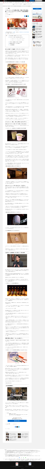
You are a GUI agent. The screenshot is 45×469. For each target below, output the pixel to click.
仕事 (25, 2)
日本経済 (6, 8)
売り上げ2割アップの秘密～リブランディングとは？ (16, 35)
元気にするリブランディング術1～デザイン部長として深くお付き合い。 (18, 38)
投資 (7, 2)
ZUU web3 (33, 460)
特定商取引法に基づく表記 (12, 460)
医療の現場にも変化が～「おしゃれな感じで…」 (15, 43)
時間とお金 (23, 2)
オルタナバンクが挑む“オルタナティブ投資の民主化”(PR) (17, 4)
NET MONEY (30, 460)
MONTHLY (41, 24)
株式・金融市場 (10, 2)
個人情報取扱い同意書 (26, 460)
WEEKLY (37, 24)
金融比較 (28, 2)
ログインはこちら (37, 10)
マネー (13, 2)
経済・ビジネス (19, 2)
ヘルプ (34, 460)
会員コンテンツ (34, 2)
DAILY (34, 24)
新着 (5, 2)
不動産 (16, 2)
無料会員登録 (37, 8)
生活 (30, 2)
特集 (8, 8)
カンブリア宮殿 (8, 14)
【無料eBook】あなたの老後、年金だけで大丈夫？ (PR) (28, 4)
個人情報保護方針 (22, 460)
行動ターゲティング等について (17, 460)
